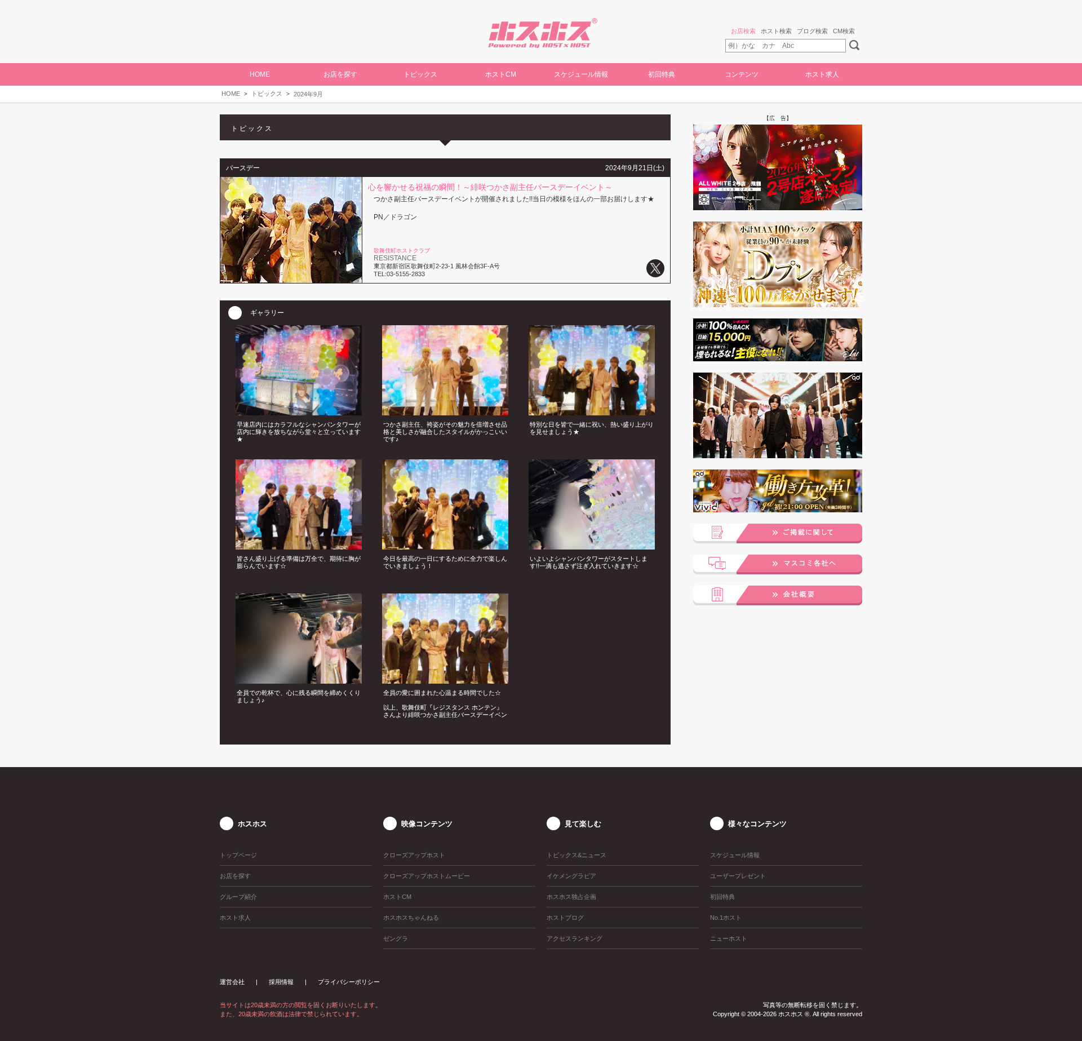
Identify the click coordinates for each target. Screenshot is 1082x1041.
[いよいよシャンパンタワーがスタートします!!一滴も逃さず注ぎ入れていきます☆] (592, 546)
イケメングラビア (571, 875)
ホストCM (500, 74)
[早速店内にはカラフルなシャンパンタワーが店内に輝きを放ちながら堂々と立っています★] (299, 412)
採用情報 (281, 981)
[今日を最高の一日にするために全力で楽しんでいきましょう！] (445, 546)
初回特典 (661, 74)
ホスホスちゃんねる (411, 917)
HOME (260, 74)
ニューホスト (728, 938)
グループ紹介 (238, 896)
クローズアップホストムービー (426, 875)
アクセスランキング (574, 938)
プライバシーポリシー (349, 981)
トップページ (238, 855)
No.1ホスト (726, 917)
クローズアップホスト (414, 855)
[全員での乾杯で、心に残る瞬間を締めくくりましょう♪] (299, 680)
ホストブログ (565, 917)
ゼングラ (395, 938)
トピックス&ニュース (576, 855)
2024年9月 (308, 94)
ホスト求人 (822, 74)
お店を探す (235, 875)
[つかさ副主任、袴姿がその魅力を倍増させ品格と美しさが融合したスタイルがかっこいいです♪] (445, 412)
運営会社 (232, 981)
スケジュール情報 (581, 74)
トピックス (266, 93)
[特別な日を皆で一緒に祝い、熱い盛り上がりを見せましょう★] (592, 412)
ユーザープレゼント (738, 875)
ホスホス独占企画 (571, 896)
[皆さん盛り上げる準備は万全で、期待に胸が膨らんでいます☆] (299, 546)
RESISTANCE (395, 258)
